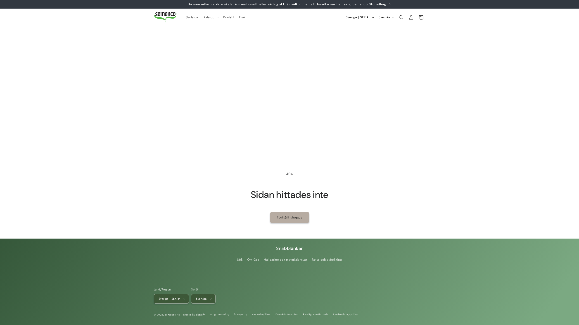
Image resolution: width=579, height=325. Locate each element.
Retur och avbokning (327, 259)
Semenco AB (172, 314)
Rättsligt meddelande (315, 314)
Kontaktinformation (286, 314)
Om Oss (253, 259)
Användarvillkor (261, 314)
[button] (211, 17)
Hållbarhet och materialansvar (285, 259)
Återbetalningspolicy (345, 314)
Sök (239, 259)
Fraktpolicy (240, 314)
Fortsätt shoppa (289, 217)
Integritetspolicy (219, 314)
